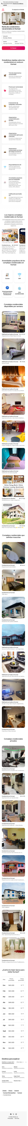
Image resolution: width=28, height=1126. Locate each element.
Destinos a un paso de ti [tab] (8, 1062)
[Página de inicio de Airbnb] (3, 9)
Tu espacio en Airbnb (18, 9)
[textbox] (7, 43)
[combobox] (13, 38)
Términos (16, 1118)
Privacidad (10, 1118)
